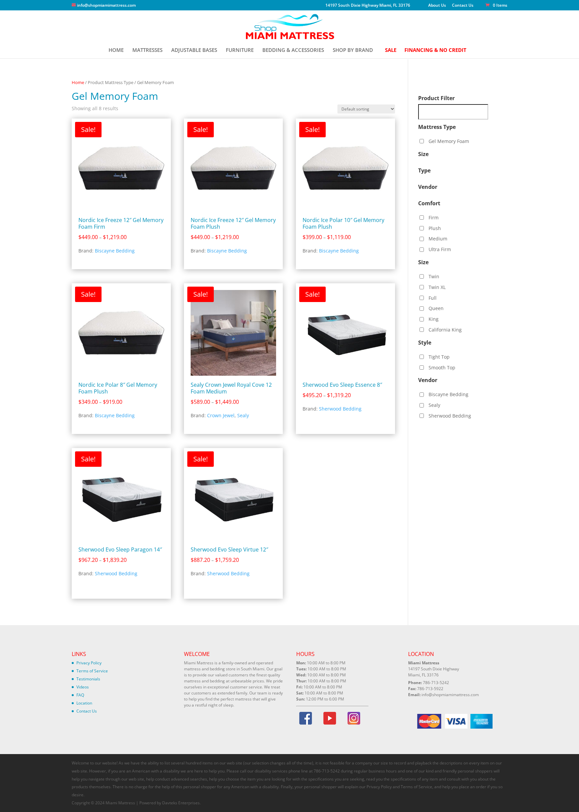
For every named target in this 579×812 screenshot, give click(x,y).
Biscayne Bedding (115, 250)
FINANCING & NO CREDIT (435, 50)
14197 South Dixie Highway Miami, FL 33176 (367, 5)
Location (84, 703)
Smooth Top (442, 367)
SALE (390, 50)
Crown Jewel (221, 415)
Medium (438, 238)
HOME (116, 50)
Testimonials (88, 679)
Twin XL (437, 287)
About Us (437, 5)
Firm (434, 217)
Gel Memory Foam (449, 141)
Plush (435, 228)
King (434, 319)
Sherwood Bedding (340, 408)
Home (78, 82)
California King (445, 329)
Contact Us (462, 5)
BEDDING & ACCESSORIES (293, 50)
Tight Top (439, 357)
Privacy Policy (89, 663)
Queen (436, 308)
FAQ (80, 695)
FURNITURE (240, 50)
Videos (82, 687)
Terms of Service (92, 671)
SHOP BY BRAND (353, 50)
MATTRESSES (147, 50)
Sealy (243, 415)
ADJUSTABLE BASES (194, 50)
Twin (434, 276)
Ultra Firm (440, 249)
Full (433, 298)
